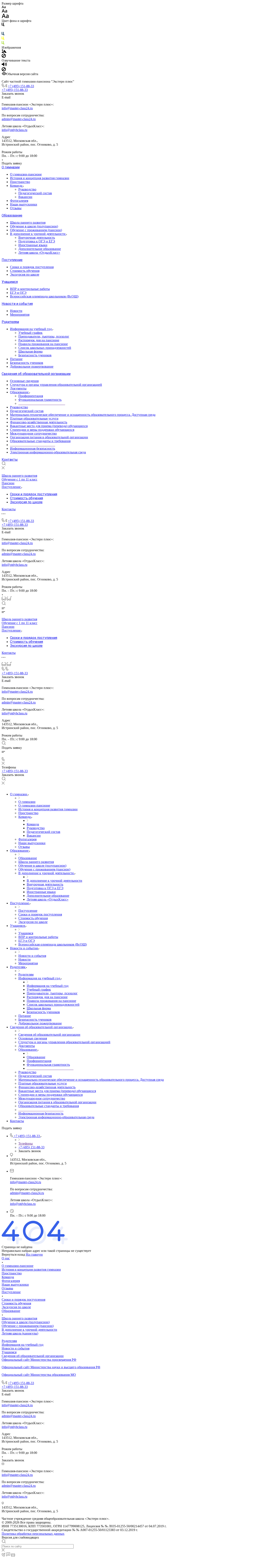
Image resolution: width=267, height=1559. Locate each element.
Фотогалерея (19, 200)
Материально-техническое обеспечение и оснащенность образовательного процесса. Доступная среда (82, 414)
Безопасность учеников (35, 355)
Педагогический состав (35, 193)
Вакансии (25, 197)
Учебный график (30, 332)
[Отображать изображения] (4, 51)
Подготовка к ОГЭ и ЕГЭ (36, 241)
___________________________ (32, 445)
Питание (16, 359)
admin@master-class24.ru (19, 119)
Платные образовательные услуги (34, 418)
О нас (6, 1258)
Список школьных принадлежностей (44, 347)
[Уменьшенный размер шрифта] (4, 7)
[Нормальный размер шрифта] (4, 11)
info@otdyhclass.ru (14, 130)
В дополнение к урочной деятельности (38, 234)
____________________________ (41, 403)
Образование (12, 215)
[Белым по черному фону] (3, 30)
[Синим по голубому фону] (3, 34)
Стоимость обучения (24, 270)
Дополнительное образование (39, 249)
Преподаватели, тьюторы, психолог (43, 336)
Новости (16, 311)
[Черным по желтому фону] (3, 39)
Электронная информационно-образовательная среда (48, 452)
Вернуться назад (13, 1254)
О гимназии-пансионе (26, 174)
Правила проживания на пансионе (43, 344)
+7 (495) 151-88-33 (21, 86)
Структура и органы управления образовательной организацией (56, 384)
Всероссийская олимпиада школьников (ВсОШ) (44, 296)
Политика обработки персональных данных (33, 1533)
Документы (18, 388)
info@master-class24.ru (17, 108)
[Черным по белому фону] (3, 25)
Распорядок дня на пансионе (38, 340)
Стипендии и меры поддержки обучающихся (42, 429)
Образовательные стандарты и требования (40, 441)
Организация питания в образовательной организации (49, 437)
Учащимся (10, 282)
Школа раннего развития (27, 222)
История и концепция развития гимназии (39, 178)
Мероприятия (19, 314)
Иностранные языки (32, 245)
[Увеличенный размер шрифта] (5, 17)
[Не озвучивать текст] (4, 70)
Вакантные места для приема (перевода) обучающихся (49, 426)
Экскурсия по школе (24, 274)
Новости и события (17, 304)
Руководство (27, 189)
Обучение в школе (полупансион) (34, 226)
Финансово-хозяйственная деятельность (38, 422)
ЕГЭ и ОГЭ (18, 292)
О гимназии (11, 167)
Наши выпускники (23, 204)
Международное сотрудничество (33, 433)
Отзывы (15, 208)
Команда (16, 185)
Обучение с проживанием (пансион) (36, 230)
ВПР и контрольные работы (30, 289)
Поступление (12, 260)
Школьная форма (30, 351)
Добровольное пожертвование (31, 366)
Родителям (10, 322)
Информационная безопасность (32, 448)
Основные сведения (24, 381)
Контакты (10, 460)
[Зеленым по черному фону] (3, 43)
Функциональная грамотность (40, 399)
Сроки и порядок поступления (32, 267)
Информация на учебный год (31, 329)
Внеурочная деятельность (36, 237)
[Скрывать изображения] (4, 56)
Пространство (20, 182)
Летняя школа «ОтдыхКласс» (39, 252)
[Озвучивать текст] (4, 65)
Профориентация (30, 396)
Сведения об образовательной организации (36, 374)
